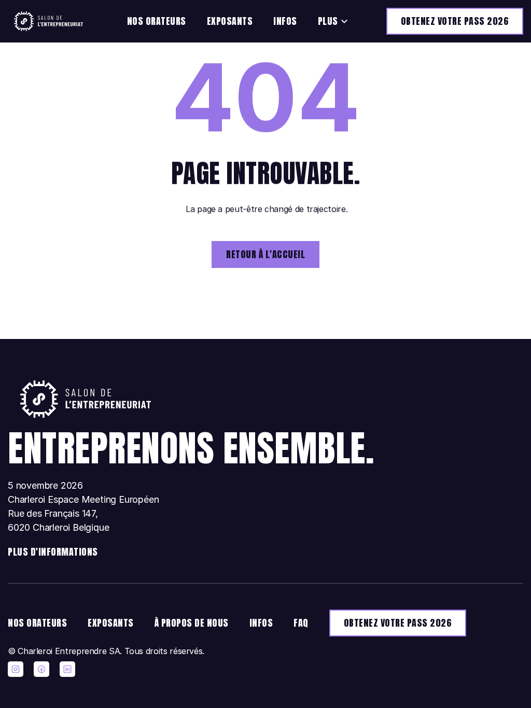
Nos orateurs (156, 21)
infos (261, 623)
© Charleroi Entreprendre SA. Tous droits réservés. (106, 651)
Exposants (230, 21)
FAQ (301, 623)
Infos (285, 21)
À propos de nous (192, 623)
